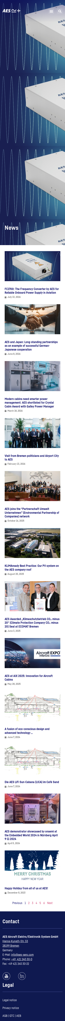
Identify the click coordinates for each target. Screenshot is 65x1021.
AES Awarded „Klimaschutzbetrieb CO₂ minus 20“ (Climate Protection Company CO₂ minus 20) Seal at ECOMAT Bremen (32, 623)
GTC (12, 1015)
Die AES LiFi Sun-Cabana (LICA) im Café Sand (32, 782)
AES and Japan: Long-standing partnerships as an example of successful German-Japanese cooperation (31, 346)
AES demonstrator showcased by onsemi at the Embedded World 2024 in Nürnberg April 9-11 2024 (31, 835)
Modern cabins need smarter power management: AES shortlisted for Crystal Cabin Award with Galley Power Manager (29, 402)
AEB (18, 1015)
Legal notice (9, 1000)
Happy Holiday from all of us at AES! (26, 888)
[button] (51, 11)
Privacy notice (10, 1007)
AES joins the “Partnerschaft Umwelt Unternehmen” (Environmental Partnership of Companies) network (32, 512)
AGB (5, 1015)
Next (50, 903)
